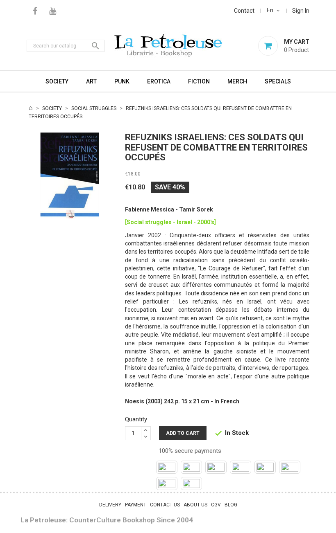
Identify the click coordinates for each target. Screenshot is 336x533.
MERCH (237, 81)
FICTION (199, 81)
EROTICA (158, 81)
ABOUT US (195, 505)
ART (91, 81)
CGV (216, 505)
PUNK (121, 81)
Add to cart (183, 433)
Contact (244, 10)
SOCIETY (56, 81)
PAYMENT (135, 505)
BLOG (231, 505)
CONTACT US (165, 505)
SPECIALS (278, 81)
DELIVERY (110, 505)
